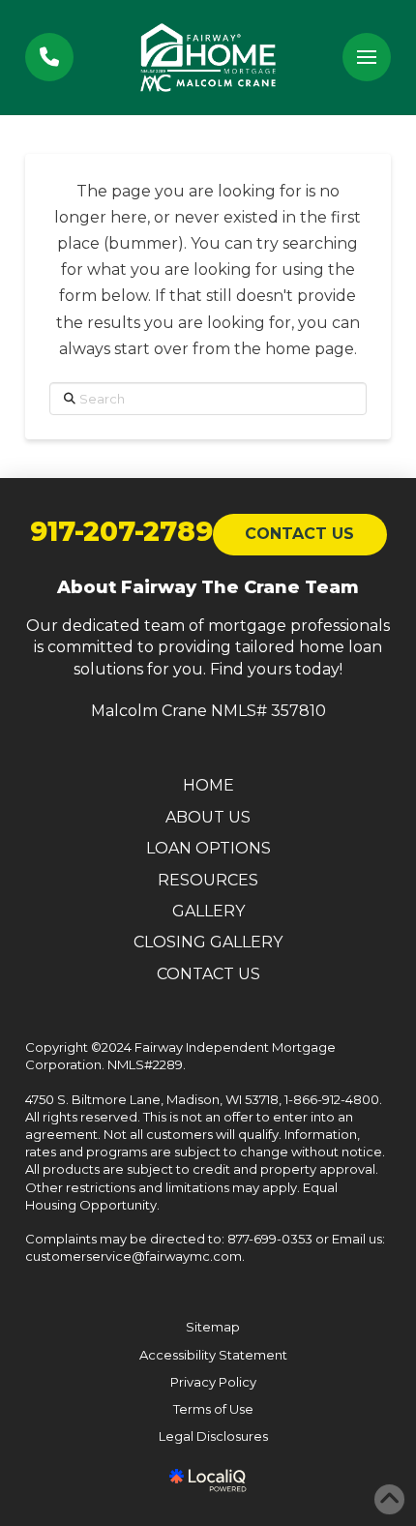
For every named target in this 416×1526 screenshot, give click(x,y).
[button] (366, 57)
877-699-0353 (269, 1238)
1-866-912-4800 (331, 1099)
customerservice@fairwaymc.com (133, 1256)
